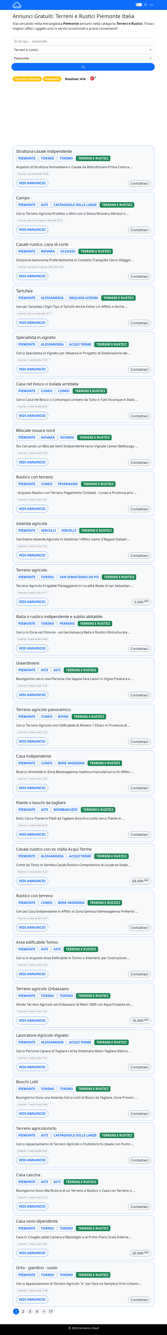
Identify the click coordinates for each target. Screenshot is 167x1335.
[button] (83, 67)
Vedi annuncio (32, 183)
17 (51, 1311)
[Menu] (151, 5)
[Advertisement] (83, 113)
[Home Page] (17, 5)
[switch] (139, 4)
